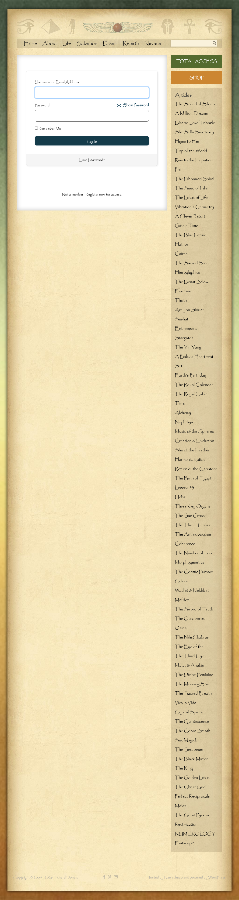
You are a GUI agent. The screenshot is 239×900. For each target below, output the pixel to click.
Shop (197, 78)
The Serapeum (189, 749)
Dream (110, 43)
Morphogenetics (189, 562)
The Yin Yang (188, 347)
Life (66, 43)
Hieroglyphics (187, 272)
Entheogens (186, 328)
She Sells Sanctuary (194, 132)
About (49, 43)
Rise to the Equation (194, 160)
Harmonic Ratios (190, 459)
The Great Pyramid (193, 815)
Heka (180, 497)
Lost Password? (92, 160)
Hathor (181, 244)
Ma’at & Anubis (189, 665)
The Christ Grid (190, 787)
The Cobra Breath (192, 731)
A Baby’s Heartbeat (194, 356)
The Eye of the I (190, 646)
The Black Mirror (191, 759)
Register (91, 194)
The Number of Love (194, 553)
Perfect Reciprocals (192, 796)
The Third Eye (189, 656)
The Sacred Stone (193, 263)
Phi (178, 169)
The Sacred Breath (193, 693)
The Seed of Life (191, 188)
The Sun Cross (190, 515)
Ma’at (180, 805)
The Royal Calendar (194, 384)
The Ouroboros (190, 618)
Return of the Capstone (196, 469)
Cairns (181, 253)
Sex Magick (186, 740)
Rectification (186, 824)
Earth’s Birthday (190, 375)
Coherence (185, 544)
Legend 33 (184, 487)
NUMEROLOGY (195, 834)
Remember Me (49, 128)
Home (30, 43)
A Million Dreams (191, 113)
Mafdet (182, 600)
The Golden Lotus (192, 777)
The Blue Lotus (190, 235)
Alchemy (183, 413)
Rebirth (131, 43)
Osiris (180, 628)
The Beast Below (191, 282)
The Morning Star (192, 684)
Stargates (184, 338)
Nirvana (152, 43)
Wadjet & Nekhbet (192, 590)
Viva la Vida (185, 703)
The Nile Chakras (192, 637)
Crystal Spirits (189, 712)
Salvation (87, 43)
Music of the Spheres (194, 431)
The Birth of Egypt (193, 478)
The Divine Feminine (194, 674)
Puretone (183, 291)
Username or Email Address (57, 82)
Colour (181, 581)
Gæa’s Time (186, 225)
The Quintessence (192, 721)
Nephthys (184, 422)
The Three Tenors (192, 525)
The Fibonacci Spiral (194, 179)
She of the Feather (192, 450)
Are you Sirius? (189, 310)
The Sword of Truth (194, 609)
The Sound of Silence (195, 104)
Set (178, 366)
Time (180, 403)
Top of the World (191, 151)
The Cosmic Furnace (194, 572)
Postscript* (184, 843)
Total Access (196, 61)
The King (184, 768)
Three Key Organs (193, 506)
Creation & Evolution (194, 441)
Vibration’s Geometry (194, 207)
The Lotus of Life (191, 197)
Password (42, 105)
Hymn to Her (187, 141)
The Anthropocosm (193, 534)
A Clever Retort (190, 216)
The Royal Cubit (191, 394)
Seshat (181, 319)
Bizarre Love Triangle (195, 123)
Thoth (181, 300)
